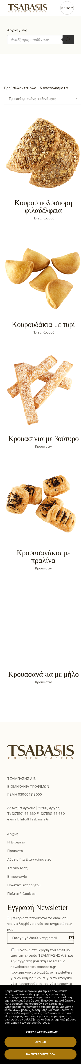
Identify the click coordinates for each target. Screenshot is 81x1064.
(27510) (18, 813)
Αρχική (12, 30)
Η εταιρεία (16, 842)
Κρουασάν (43, 446)
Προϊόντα (15, 851)
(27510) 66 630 (53, 813)
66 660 (30, 813)
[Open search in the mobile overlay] (40, 39)
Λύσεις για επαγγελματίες (29, 859)
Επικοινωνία (17, 876)
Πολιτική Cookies (21, 893)
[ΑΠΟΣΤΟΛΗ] (71, 937)
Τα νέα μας (17, 868)
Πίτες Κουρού (43, 218)
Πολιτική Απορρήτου (23, 885)
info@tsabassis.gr (35, 819)
